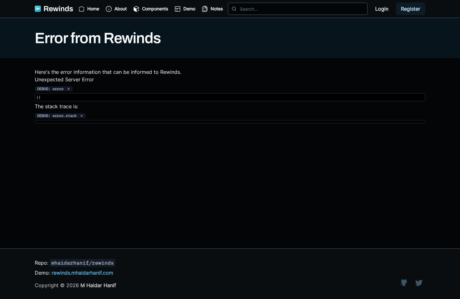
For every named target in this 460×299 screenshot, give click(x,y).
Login (381, 9)
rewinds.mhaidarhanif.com (82, 273)
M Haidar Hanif (98, 285)
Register (410, 9)
